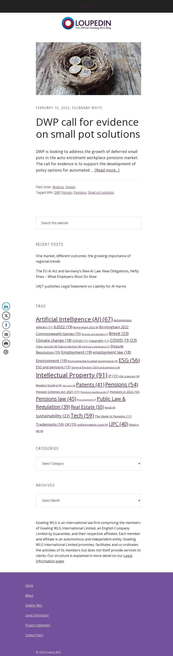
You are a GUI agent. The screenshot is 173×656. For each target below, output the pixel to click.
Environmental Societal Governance (93, 361)
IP (113, 376)
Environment (51, 360)
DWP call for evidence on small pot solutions (88, 128)
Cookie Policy (34, 635)
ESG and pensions (53, 367)
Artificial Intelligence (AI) (74, 319)
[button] (5, 352)
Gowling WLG (33, 605)
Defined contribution (96, 346)
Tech (82, 415)
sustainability (53, 416)
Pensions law (56, 398)
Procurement (86, 399)
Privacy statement (37, 625)
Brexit (118, 333)
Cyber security (46, 346)
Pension (66, 193)
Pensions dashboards (94, 392)
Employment (76, 352)
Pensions (80, 193)
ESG (129, 360)
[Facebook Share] (6, 325)
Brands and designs (95, 334)
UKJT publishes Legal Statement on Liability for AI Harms (81, 286)
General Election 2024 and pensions (95, 367)
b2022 (63, 326)
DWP (57, 193)
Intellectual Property (71, 375)
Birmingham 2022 (85, 327)
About (29, 595)
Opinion (70, 187)
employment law (112, 352)
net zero (68, 385)
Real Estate (87, 407)
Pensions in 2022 (124, 392)
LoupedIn (86, 23)
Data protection (69, 346)
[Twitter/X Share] (6, 316)
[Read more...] (107, 170)
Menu (90, 6)
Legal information (37, 615)
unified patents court (92, 425)
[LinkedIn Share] (6, 306)
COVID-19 (123, 340)
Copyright (99, 340)
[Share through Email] (6, 334)
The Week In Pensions (113, 416)
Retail (110, 407)
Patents (90, 384)
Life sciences (129, 376)
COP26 (80, 340)
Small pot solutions (101, 193)
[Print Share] (6, 344)
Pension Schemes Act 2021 (58, 392)
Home (29, 586)
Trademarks (50, 424)
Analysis (58, 187)
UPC (118, 423)
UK (70, 424)
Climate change (54, 340)
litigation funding (49, 385)
